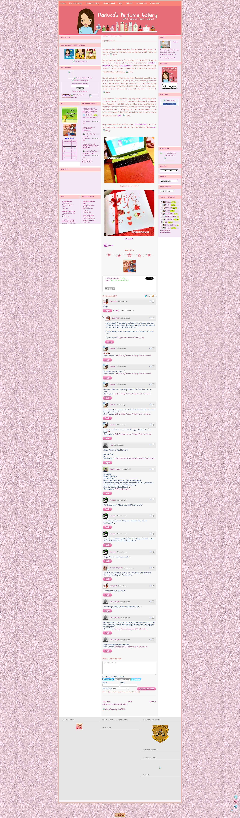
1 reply (117, 311)
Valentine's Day (123, 280)
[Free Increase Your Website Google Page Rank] (80, 61)
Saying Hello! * (108, 40)
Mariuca (175, 42)
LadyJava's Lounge (68, 220)
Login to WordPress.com (123, 679)
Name (104, 682)
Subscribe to (107, 688)
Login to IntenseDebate (108, 679)
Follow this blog (169, 104)
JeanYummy (169, 219)
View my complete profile (167, 58)
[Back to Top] (234, 813)
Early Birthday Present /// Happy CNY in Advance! (133, 356)
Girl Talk (129, 3)
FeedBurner (84, 91)
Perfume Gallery (92, 3)
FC (64, 148)
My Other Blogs (75, 3)
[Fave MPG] (236, 807)
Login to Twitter (136, 679)
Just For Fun (141, 3)
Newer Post (106, 701)
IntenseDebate (87, 162)
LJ (63, 144)
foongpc (113, 500)
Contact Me (155, 3)
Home (63, 3)
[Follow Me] (236, 797)
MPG (120, 116)
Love (154, 127)
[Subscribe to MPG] (236, 802)
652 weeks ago (126, 469)
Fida (111, 445)
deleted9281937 (171, 216)
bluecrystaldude (170, 225)
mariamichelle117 (116, 568)
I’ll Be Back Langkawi (122, 489)
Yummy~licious (67, 201)
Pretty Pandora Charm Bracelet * (91, 147)
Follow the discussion (154, 296)
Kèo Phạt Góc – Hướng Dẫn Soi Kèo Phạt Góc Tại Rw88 (89, 218)
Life (111, 280)
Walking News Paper (68, 211)
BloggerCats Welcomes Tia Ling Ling (130, 338)
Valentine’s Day (140, 124)
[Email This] (106, 288)
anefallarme (169, 213)
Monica (112, 349)
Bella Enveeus (115, 469)
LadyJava (113, 301)
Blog (120, 3)
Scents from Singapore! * (87, 130)
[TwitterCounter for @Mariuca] (169, 155)
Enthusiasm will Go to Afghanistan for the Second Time (135, 458)
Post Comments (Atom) (119, 704)
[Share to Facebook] (113, 288)
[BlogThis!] (108, 288)
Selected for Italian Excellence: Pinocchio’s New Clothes (88, 207)
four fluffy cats (126, 66)
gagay (167, 211)
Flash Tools (89, 115)
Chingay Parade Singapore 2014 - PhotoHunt (131, 629)
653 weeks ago (123, 301)
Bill (166, 222)
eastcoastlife (114, 602)
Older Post (152, 701)
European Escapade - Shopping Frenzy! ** (90, 111)
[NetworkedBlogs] (170, 100)
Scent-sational (109, 3)
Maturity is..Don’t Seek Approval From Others (69, 222)
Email (122, 682)
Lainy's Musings (88, 215)
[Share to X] (111, 288)
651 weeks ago (123, 586)
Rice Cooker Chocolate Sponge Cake (67, 204)
